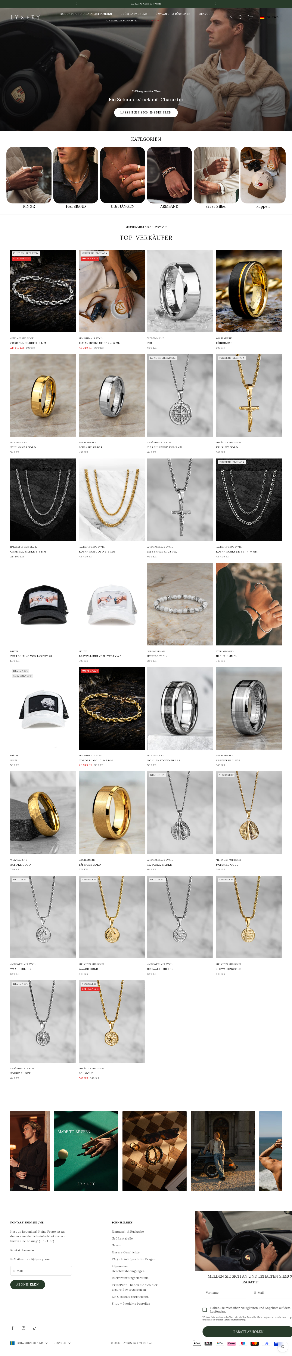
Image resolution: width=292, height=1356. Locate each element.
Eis (149, 343)
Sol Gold (86, 1073)
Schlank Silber (91, 447)
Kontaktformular (22, 1250)
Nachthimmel (226, 656)
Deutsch (273, 17)
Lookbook (154, 20)
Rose (14, 760)
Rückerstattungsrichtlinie (130, 1278)
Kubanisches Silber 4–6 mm (100, 343)
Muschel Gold (227, 864)
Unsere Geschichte (121, 20)
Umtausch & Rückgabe (173, 13)
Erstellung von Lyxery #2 (100, 656)
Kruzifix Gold (227, 447)
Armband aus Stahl (22, 338)
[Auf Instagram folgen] (23, 1328)
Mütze (14, 651)
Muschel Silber (159, 864)
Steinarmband (156, 651)
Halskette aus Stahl (23, 546)
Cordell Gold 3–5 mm (96, 760)
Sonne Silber (20, 1073)
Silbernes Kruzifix (162, 551)
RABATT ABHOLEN (236, 1331)
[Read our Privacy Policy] (279, 1317)
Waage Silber (20, 969)
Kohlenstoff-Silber (163, 760)
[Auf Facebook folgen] (12, 1328)
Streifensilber (228, 760)
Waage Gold (88, 969)
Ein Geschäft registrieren (130, 1297)
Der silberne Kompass (165, 447)
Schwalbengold (229, 969)
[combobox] (269, 17)
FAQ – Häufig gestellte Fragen (133, 1259)
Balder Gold (20, 864)
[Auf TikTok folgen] (34, 1328)
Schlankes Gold (23, 447)
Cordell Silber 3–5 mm (28, 343)
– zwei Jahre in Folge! (146, 3)
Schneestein (157, 656)
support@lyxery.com (35, 1259)
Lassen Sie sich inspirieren (146, 112)
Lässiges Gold (90, 864)
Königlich (224, 343)
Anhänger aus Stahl (160, 442)
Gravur (204, 13)
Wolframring (155, 338)
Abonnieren (27, 1284)
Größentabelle (134, 13)
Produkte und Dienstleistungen (85, 13)
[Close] (284, 1216)
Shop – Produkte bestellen (131, 1303)
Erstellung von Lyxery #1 (31, 656)
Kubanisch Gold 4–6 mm (97, 551)
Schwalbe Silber (160, 969)
